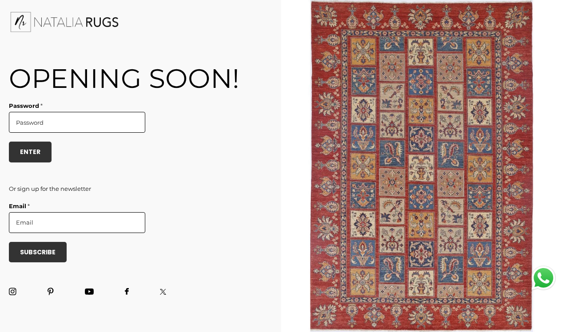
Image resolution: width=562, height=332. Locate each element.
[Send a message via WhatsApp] (544, 278)
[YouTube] (89, 292)
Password (26, 105)
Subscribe (38, 252)
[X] (163, 292)
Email (19, 205)
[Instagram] (12, 292)
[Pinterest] (51, 292)
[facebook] (127, 292)
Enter (30, 151)
